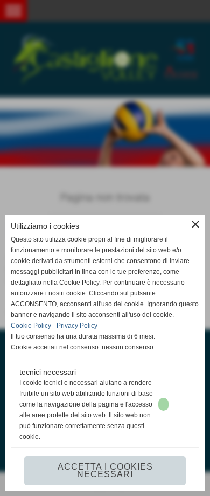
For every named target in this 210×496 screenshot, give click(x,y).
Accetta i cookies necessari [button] (105, 470)
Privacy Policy (77, 325)
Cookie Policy (31, 325)
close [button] (195, 224)
